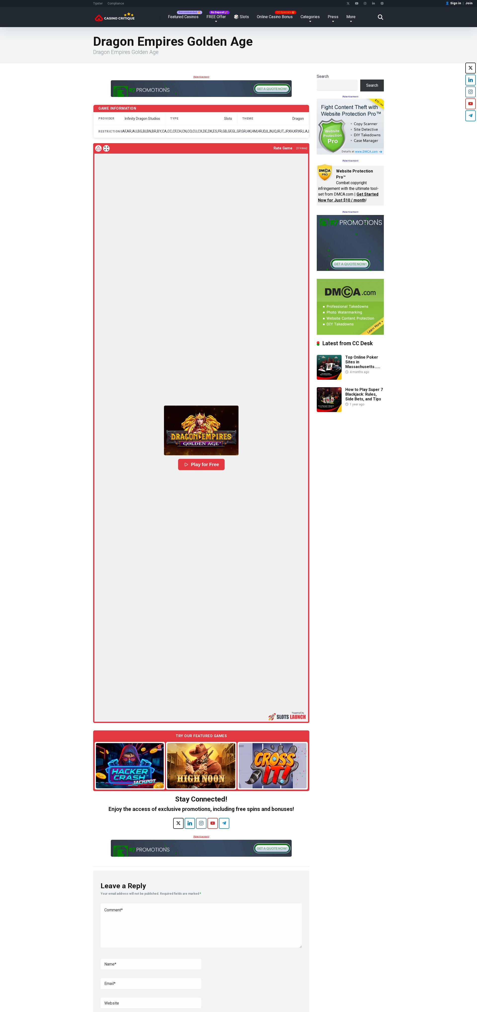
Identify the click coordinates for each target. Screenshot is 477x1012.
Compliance (116, 3)
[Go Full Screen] (106, 148)
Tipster (98, 3)
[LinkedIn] (373, 3)
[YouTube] (356, 3)
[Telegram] (224, 823)
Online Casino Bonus (275, 16)
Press (333, 16)
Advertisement (201, 77)
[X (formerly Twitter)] (178, 823)
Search (323, 76)
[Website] (382, 3)
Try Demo (130, 765)
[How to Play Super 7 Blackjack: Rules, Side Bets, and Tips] (329, 410)
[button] (201, 430)
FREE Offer (216, 16)
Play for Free (205, 464)
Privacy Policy (326, 1000)
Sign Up (328, 987)
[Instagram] (365, 3)
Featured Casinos (183, 16)
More (351, 16)
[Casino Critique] (114, 15)
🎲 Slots (241, 16)
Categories (310, 16)
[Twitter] (348, 3)
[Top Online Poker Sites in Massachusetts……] (329, 378)
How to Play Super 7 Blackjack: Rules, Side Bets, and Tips (364, 394)
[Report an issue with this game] (98, 148)
